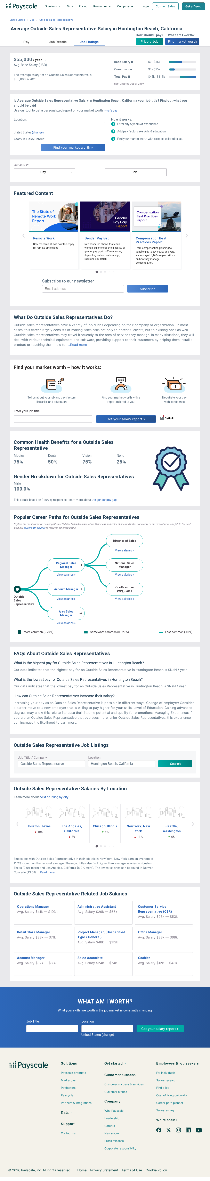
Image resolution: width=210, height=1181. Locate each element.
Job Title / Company (32, 758)
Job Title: (33, 1021)
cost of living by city (54, 797)
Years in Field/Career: (29, 139)
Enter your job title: (27, 411)
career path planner (34, 527)
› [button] (186, 235)
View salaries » (66, 574)
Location (94, 758)
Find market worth (182, 41)
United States (17, 19)
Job (32, 19)
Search (175, 764)
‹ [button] (23, 235)
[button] (26, 41)
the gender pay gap (104, 499)
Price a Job (149, 41)
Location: (20, 119)
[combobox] (59, 125)
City (43, 172)
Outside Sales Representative (56, 19)
